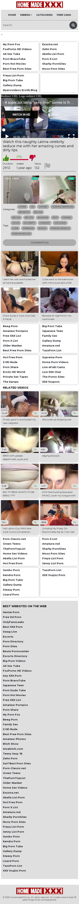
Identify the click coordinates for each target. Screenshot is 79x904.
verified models (60, 228)
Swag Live (10, 631)
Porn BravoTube (14, 680)
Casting (43, 206)
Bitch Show (10, 743)
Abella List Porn (14, 797)
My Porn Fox (11, 714)
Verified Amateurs (62, 206)
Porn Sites (10, 646)
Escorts (8, 636)
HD (32, 206)
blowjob (43, 217)
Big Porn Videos (14, 660)
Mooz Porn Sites (14, 822)
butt (55, 217)
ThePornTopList (14, 778)
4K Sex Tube (11, 665)
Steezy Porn (11, 856)
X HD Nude (10, 729)
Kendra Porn (11, 841)
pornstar (28, 228)
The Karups (11, 381)
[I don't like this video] (32, 158)
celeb (15, 223)
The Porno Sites (53, 376)
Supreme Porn (52, 357)
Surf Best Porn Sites (17, 763)
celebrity (29, 223)
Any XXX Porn (12, 675)
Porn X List (10, 807)
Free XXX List (12, 700)
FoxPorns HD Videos (17, 670)
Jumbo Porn (11, 836)
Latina (22, 206)
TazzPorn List (12, 865)
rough (42, 228)
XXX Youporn (51, 381)
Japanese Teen (13, 685)
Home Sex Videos (15, 787)
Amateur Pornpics (15, 705)
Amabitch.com (13, 748)
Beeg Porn (10, 719)
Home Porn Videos (55, 362)
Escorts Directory (15, 656)
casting (67, 217)
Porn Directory (13, 641)
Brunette (24, 212)
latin (15, 228)
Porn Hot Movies (14, 695)
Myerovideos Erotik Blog (20, 90)
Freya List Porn (13, 826)
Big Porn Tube (13, 846)
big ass (16, 217)
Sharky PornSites (15, 817)
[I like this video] (6, 158)
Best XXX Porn (13, 626)
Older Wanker (12, 782)
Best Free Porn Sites (17, 734)
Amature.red (12, 812)
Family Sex (10, 724)
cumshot (45, 223)
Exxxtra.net (11, 792)
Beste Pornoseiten (16, 651)
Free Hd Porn (12, 617)
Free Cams (64, 14)
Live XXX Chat (51, 372)
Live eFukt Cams (53, 367)
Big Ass (38, 212)
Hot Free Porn (12, 802)
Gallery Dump (12, 851)
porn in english (21, 233)
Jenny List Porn (13, 831)
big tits (29, 217)
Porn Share (10, 709)
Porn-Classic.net (14, 768)
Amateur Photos (14, 739)
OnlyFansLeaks (13, 622)
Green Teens (12, 773)
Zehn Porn (10, 758)
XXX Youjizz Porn (14, 870)
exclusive (60, 223)
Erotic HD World (14, 372)
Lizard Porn (11, 861)
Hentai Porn (11, 612)
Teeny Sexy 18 (12, 753)
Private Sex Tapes (15, 376)
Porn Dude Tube (14, 690)
